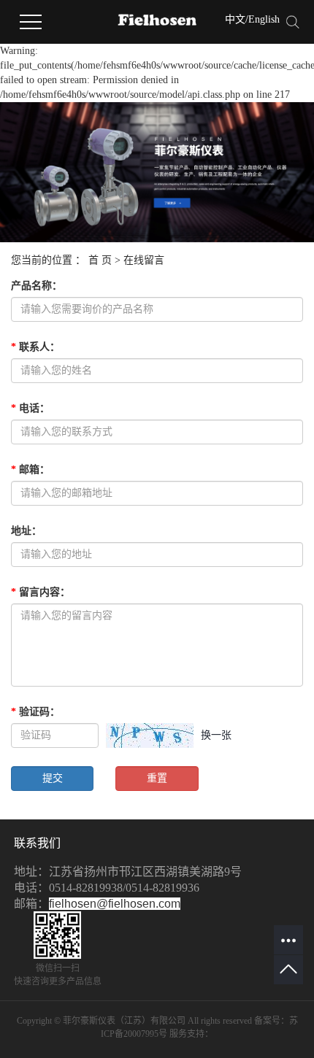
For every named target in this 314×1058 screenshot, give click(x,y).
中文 (235, 19)
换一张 (216, 735)
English (264, 19)
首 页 (100, 260)
